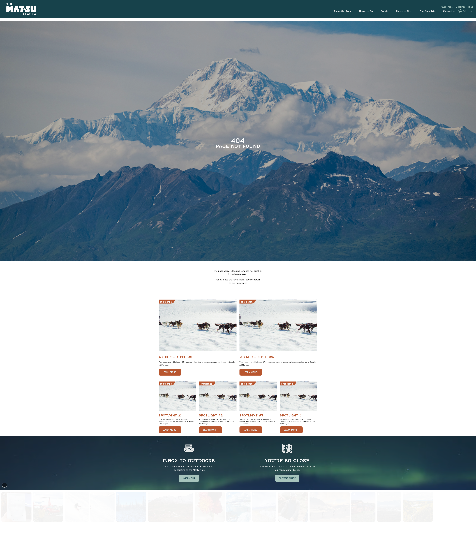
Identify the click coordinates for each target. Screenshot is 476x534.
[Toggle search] (471, 11)
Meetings (460, 6)
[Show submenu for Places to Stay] (413, 11)
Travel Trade (446, 6)
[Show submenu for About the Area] (353, 11)
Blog (470, 6)
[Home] (21, 9)
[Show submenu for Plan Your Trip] (437, 11)
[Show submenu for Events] (390, 11)
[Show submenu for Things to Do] (374, 11)
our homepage (239, 282)
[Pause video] (4, 485)
